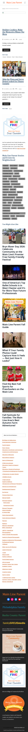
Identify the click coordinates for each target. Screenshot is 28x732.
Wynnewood (6, 218)
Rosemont (21, 208)
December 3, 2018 (8, 39)
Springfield (6, 210)
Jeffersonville (15, 184)
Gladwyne (21, 178)
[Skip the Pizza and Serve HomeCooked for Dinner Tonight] (14, 69)
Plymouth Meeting (17, 205)
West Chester (19, 57)
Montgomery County (8, 197)
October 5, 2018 (8, 88)
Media (4, 194)
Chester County (7, 170)
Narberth (19, 197)
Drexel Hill (16, 176)
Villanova (6, 216)
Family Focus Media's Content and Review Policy (14, 730)
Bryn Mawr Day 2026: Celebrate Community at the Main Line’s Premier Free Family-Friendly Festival (13, 253)
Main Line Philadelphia (9, 192)
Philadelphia (17, 202)
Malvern (9, 57)
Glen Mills (6, 181)
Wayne (12, 216)
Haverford (14, 181)
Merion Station (13, 194)
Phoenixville (6, 205)
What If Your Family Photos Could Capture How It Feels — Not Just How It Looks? (13, 355)
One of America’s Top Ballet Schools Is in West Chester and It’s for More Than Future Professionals (14, 288)
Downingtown (7, 176)
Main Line (12, 189)
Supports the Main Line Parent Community (11, 213)
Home (3, 8)
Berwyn (21, 165)
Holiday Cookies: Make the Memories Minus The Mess (13, 32)
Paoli (13, 57)
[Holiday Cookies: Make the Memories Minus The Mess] (14, 19)
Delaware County (8, 173)
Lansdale (5, 189)
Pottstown (6, 208)
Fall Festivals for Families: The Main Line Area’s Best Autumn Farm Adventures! (12, 420)
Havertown (6, 184)
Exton (5, 178)
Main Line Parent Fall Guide (13, 326)
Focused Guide (13, 178)
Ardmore (5, 165)
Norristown (18, 200)
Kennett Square (7, 186)
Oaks (4, 202)
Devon (4, 57)
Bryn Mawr (14, 168)
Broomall (6, 168)
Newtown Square (7, 200)
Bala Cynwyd (13, 165)
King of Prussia (18, 186)
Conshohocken (18, 170)
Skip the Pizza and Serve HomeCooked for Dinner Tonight (13, 81)
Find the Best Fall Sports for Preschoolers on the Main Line (13, 387)
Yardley (14, 218)
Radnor (14, 208)
